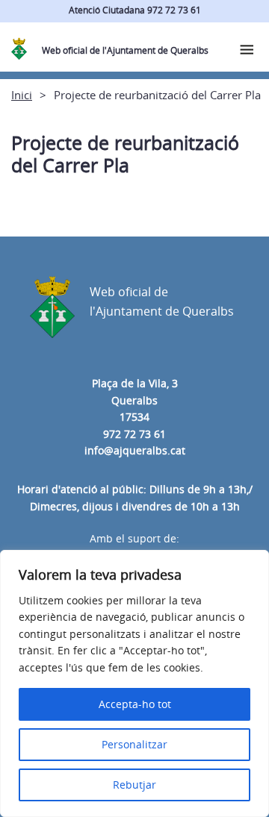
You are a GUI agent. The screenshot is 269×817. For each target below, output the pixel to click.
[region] (134, 683)
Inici (21, 94)
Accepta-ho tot (135, 704)
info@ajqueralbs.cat (134, 450)
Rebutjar (134, 784)
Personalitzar (134, 744)
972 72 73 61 (134, 434)
